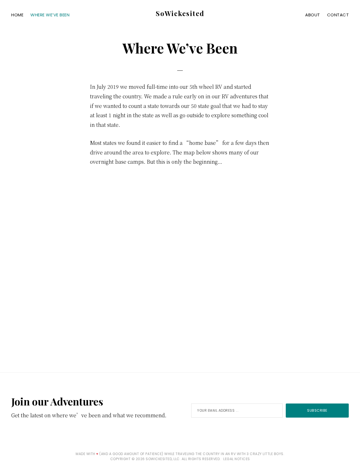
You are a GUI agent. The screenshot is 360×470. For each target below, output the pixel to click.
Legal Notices (236, 458)
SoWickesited (180, 13)
